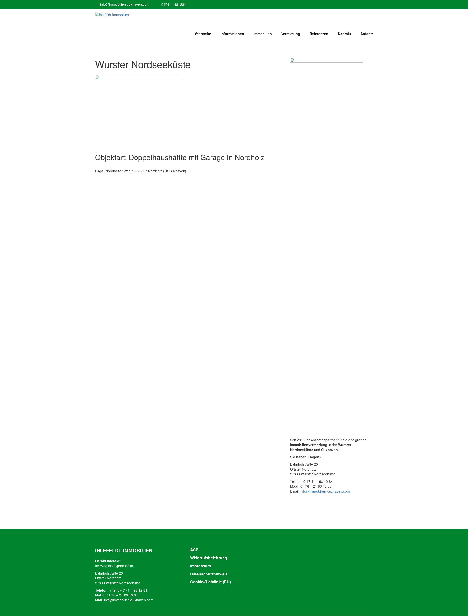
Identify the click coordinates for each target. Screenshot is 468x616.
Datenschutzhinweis (209, 574)
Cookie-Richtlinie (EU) (210, 582)
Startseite (203, 33)
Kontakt (344, 33)
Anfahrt (367, 33)
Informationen (232, 33)
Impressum (200, 566)
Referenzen (319, 33)
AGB (194, 550)
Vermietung (290, 33)
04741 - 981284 (173, 4)
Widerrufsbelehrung (208, 558)
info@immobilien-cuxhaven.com (124, 4)
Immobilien (263, 33)
